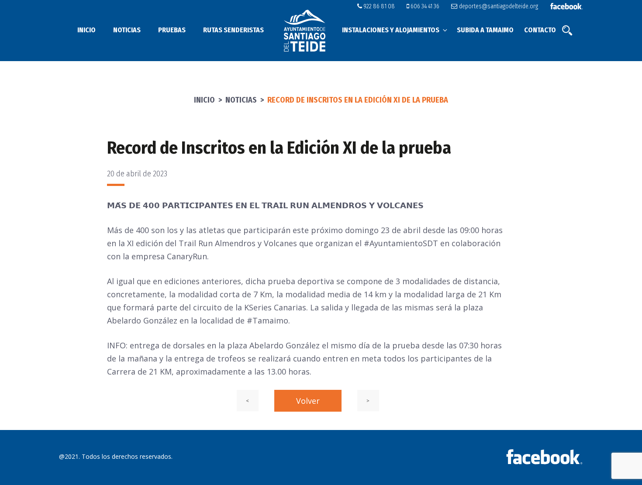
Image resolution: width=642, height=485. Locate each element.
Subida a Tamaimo (485, 30)
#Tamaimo (267, 320)
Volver (308, 401)
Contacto (540, 30)
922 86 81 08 (378, 6)
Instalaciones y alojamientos (390, 30)
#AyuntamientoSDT (401, 243)
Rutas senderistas (233, 30)
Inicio (86, 30)
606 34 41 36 (424, 6)
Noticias (127, 30)
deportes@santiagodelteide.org (497, 6)
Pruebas (172, 30)
